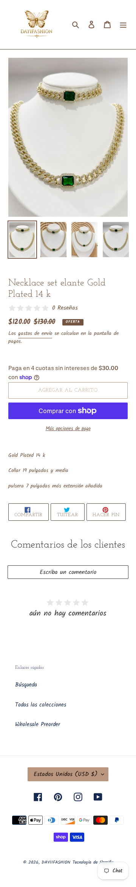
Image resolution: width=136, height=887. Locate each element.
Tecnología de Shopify (93, 862)
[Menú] (123, 25)
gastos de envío (35, 333)
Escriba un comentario (68, 572)
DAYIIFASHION (56, 862)
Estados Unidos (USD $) (65, 774)
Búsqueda (26, 685)
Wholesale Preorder (37, 724)
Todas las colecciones (40, 705)
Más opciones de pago (68, 429)
